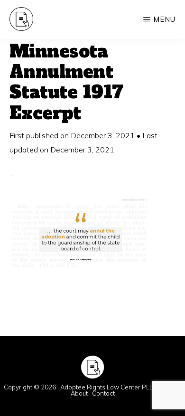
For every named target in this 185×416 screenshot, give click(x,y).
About (79, 393)
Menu (164, 19)
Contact (103, 393)
